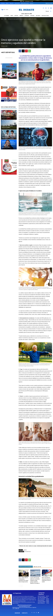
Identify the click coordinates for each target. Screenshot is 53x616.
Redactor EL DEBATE (6, 117)
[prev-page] (19, 586)
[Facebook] (43, 8)
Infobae (25, 549)
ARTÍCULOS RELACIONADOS (25, 566)
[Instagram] (46, 8)
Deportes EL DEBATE (6, 137)
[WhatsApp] (29, 51)
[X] (48, 8)
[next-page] (22, 586)
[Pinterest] (26, 51)
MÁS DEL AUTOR (37, 566)
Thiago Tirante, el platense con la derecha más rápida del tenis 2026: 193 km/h (8, 134)
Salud (5, 18)
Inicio (2, 18)
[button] (49, 11)
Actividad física (28, 551)
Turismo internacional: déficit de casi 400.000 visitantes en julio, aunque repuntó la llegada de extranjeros (35, 580)
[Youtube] (51, 8)
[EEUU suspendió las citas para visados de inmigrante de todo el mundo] (47, 573)
